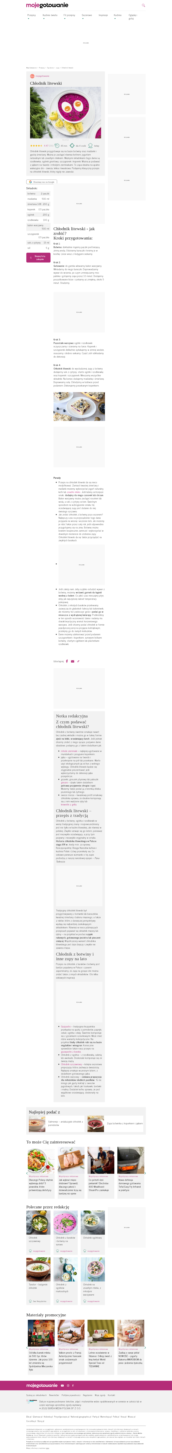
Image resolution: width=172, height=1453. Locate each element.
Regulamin (87, 1395)
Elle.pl (29, 1416)
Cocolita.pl (31, 1421)
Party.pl (96, 1416)
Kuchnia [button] (117, 15)
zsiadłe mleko (73, 492)
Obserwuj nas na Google (43, 181)
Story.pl (40, 1421)
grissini (64, 782)
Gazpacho (66, 1026)
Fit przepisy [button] (69, 15)
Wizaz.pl (131, 1416)
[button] (27, 1173)
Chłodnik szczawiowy (71, 1064)
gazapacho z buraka (71, 1051)
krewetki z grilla (68, 804)
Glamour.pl (37, 1416)
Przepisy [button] (31, 15)
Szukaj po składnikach (36, 1395)
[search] (143, 5)
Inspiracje (103, 15)
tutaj (47, 1448)
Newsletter (54, 1395)
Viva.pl (124, 1416)
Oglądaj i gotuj (133, 16)
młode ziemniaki (69, 751)
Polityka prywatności (71, 1395)
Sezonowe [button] (87, 15)
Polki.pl (116, 1416)
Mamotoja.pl (106, 1416)
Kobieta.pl (48, 1416)
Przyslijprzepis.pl (62, 1416)
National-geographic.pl (81, 1416)
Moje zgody (100, 1395)
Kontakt (111, 1395)
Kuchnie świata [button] (50, 15)
